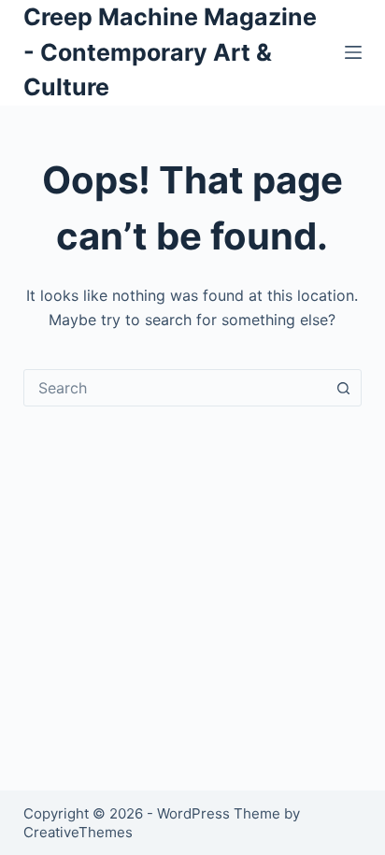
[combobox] (175, 387)
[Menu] (353, 52)
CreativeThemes (78, 832)
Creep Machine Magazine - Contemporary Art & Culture (170, 52)
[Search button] (343, 388)
